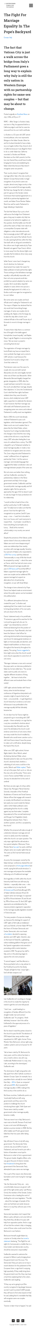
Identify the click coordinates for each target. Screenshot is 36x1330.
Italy (10, 37)
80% (13, 1085)
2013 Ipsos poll (13, 569)
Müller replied (21, 767)
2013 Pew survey (10, 555)
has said (16, 847)
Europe (6, 37)
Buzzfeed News (22, 114)
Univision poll (9, 890)
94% (13, 1082)
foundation (8, 934)
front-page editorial (23, 866)
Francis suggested (23, 650)
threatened (10, 1163)
